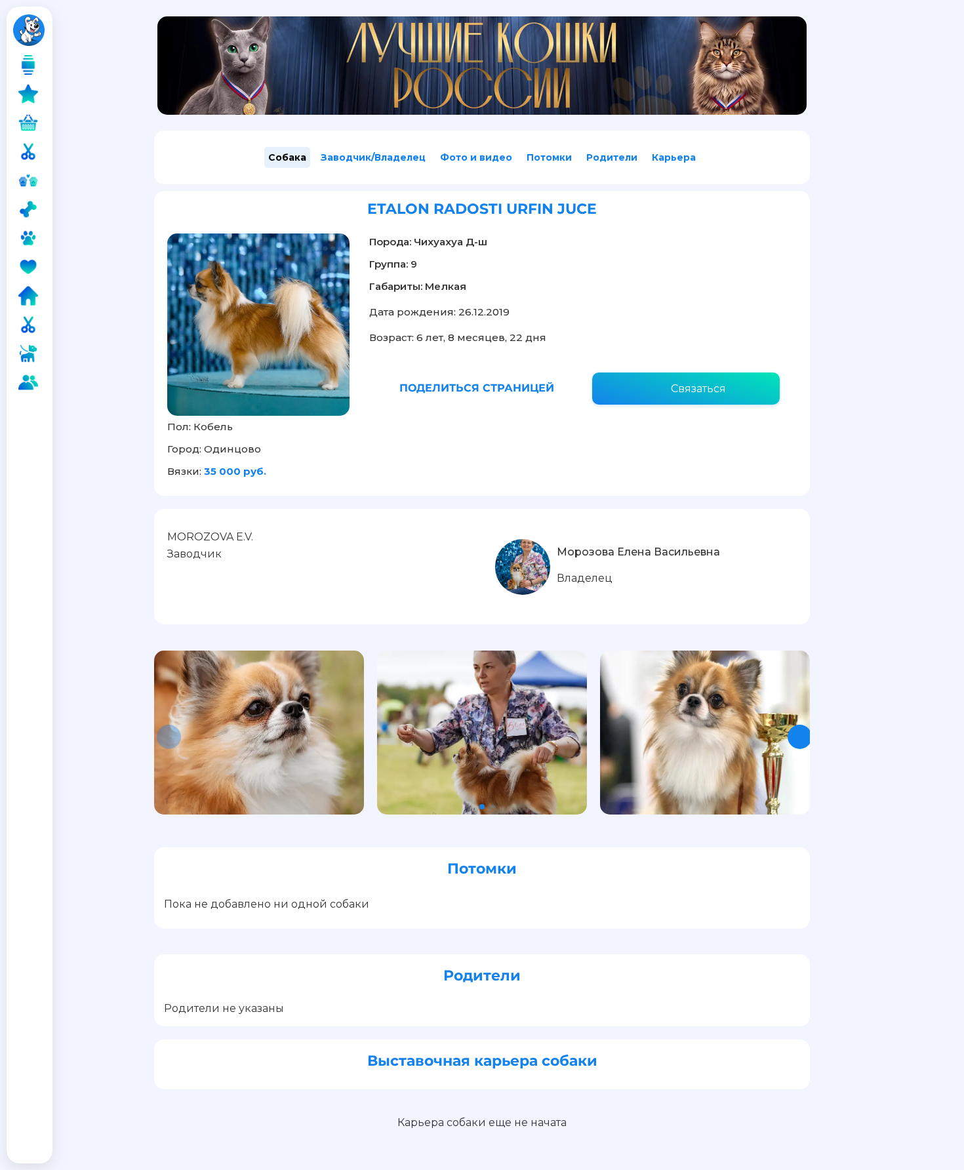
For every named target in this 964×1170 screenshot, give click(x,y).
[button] (800, 737)
